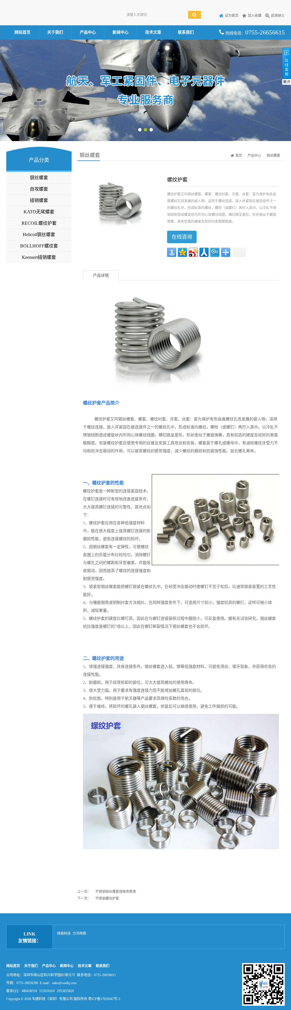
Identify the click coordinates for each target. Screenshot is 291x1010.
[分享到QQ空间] (182, 252)
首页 (238, 156)
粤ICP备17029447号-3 (104, 999)
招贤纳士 (278, 16)
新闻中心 (120, 32)
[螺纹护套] (118, 204)
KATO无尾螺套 (39, 211)
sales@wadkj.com (64, 983)
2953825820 (65, 991)
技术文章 (153, 32)
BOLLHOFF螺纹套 (39, 245)
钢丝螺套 (39, 177)
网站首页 (22, 32)
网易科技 (64, 933)
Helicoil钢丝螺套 (39, 234)
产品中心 (88, 32)
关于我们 (55, 32)
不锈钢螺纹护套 (107, 898)
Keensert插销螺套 (39, 257)
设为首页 (231, 16)
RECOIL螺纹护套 (39, 223)
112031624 (47, 991)
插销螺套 (39, 200)
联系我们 (186, 32)
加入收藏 (254, 16)
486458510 (29, 991)
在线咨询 (182, 237)
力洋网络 (79, 933)
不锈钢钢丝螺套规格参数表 (115, 892)
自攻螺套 (39, 189)
